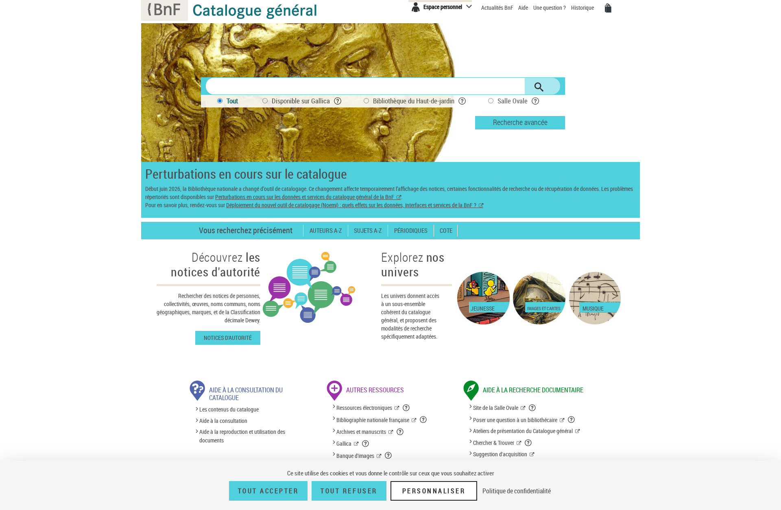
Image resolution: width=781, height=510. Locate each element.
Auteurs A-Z (326, 230)
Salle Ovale (512, 100)
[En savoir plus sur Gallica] (365, 443)
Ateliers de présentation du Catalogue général (523, 431)
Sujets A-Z (368, 230)
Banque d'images (355, 456)
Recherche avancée (520, 122)
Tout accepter (268, 490)
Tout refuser (349, 490)
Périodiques (411, 230)
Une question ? (550, 7)
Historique (583, 7)
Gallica (343, 443)
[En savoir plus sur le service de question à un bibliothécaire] (571, 419)
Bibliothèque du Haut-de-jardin (413, 100)
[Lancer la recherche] (539, 87)
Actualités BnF (498, 7)
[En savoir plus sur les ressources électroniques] (406, 408)
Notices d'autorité (228, 337)
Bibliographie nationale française (372, 420)
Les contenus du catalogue (229, 410)
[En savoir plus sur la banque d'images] (388, 455)
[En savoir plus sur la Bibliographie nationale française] (423, 419)
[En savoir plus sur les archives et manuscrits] (400, 432)
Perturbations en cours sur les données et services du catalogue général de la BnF (304, 197)
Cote (446, 230)
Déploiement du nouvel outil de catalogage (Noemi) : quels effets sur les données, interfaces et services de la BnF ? (351, 205)
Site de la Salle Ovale (495, 408)
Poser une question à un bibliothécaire (515, 420)
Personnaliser (434, 490)
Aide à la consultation (223, 421)
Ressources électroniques (364, 408)
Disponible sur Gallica (301, 100)
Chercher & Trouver (493, 443)
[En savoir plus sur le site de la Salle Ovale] (532, 408)
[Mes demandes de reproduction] (608, 8)
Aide (523, 7)
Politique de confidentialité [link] (516, 490)
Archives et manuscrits (361, 432)
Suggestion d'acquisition (500, 454)
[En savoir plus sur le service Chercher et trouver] (528, 443)
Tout (232, 100)
